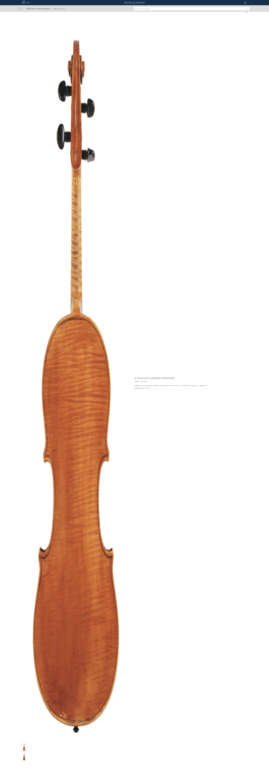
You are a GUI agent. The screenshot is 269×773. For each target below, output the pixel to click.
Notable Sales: (31, 8)
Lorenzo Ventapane (43, 8)
